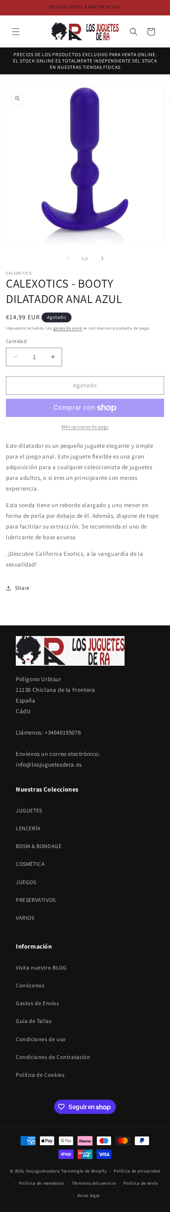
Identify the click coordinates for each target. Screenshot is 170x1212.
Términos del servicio (94, 1183)
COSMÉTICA (30, 863)
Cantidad (16, 341)
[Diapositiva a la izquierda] (67, 258)
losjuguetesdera (43, 1171)
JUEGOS (26, 882)
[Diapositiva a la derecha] (102, 258)
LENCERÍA (28, 828)
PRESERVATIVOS (36, 899)
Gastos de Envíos (37, 1003)
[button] (16, 31)
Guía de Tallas (33, 1021)
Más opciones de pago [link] (85, 427)
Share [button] (22, 587)
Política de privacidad (137, 1171)
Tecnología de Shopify (84, 1171)
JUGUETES (29, 810)
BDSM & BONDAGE (38, 846)
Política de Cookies (40, 1074)
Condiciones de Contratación (53, 1056)
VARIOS (25, 917)
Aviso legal (88, 1195)
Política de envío (140, 1183)
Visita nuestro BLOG (41, 967)
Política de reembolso (41, 1183)
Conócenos (30, 985)
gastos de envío (68, 328)
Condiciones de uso (41, 1039)
